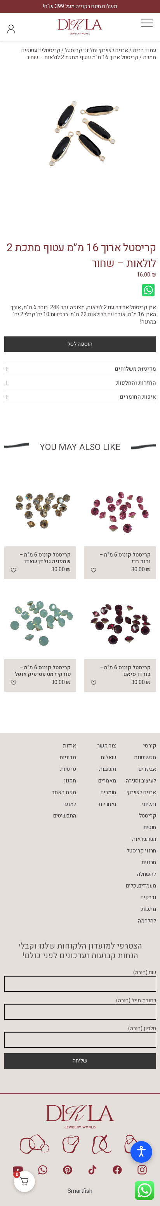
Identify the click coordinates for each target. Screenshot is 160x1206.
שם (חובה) (144, 973)
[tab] (80, 369)
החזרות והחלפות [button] (136, 383)
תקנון (70, 781)
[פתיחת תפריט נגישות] (141, 1152)
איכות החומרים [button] (138, 397)
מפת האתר (64, 792)
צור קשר (106, 746)
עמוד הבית (144, 50)
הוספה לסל (80, 344)
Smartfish (80, 1191)
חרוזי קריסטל (141, 851)
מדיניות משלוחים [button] (135, 369)
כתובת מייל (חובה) (136, 1001)
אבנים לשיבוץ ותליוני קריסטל (96, 50)
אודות (69, 746)
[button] (93, 569)
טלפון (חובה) (142, 1029)
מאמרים (107, 781)
